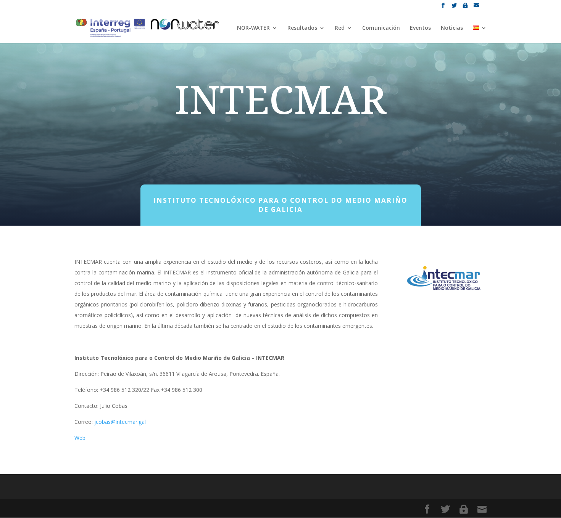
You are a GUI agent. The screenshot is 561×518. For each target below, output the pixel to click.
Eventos (420, 28)
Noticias (452, 28)
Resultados (302, 28)
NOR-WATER (253, 28)
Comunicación (381, 28)
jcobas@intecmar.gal (120, 421)
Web (79, 437)
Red (340, 28)
